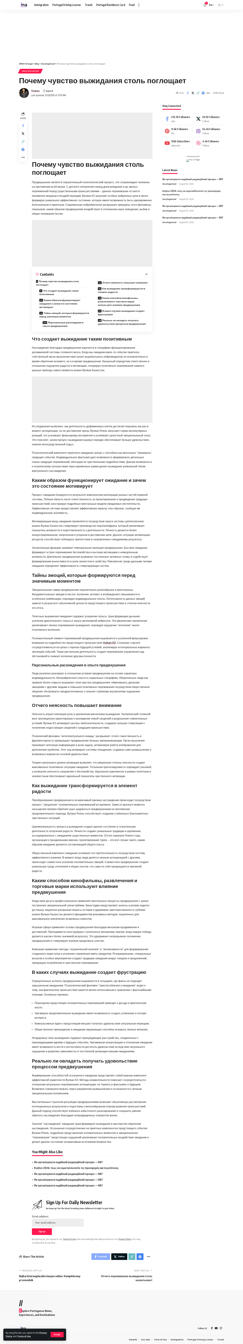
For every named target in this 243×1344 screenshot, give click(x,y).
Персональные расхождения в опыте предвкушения (63, 324)
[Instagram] (209, 131)
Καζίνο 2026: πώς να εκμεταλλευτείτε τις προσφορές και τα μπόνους (76, 1168)
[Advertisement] (99, 34)
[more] (139, 5)
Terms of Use (24, 1336)
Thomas (35, 90)
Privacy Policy (125, 1239)
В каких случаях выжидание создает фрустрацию (121, 312)
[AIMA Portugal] (24, 5)
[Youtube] (177, 143)
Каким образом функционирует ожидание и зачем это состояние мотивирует (59, 303)
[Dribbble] (209, 143)
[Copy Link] (198, 93)
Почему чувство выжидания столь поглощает (57, 283)
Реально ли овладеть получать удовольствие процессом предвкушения (122, 322)
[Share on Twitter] (192, 93)
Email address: (40, 1216)
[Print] (203, 93)
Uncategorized (30, 71)
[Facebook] (177, 119)
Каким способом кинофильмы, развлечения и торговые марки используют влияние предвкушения (119, 301)
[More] (208, 93)
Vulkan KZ (109, 642)
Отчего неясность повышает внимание (125, 282)
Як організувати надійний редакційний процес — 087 (68, 1162)
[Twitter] (209, 119)
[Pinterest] (177, 131)
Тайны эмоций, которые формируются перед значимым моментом (64, 315)
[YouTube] (216, 1328)
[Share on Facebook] (187, 93)
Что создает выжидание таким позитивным (59, 292)
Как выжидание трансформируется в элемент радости (121, 290)
